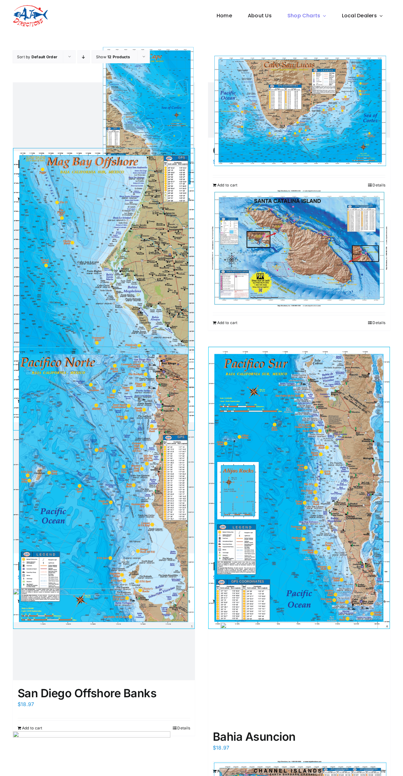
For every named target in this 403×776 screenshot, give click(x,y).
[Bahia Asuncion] (299, 673)
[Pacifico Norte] (104, 487)
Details (378, 185)
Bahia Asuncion (254, 737)
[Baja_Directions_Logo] (30, 7)
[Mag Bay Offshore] (104, 287)
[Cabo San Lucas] (299, 110)
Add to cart (227, 185)
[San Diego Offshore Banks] (104, 651)
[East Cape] (104, 117)
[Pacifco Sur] (299, 487)
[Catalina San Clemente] (299, 247)
